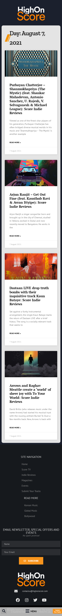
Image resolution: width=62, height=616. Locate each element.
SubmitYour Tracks (57, 611)
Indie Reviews (29, 474)
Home (25, 464)
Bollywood (29, 516)
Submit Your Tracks (31, 491)
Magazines (27, 480)
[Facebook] (18, 600)
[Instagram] (27, 600)
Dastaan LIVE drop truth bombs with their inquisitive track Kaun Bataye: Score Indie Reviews (29, 296)
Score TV (26, 469)
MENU (34, 611)
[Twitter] (35, 600)
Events (25, 485)
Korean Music (31, 505)
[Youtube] (44, 600)
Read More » (15, 142)
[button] (4, 611)
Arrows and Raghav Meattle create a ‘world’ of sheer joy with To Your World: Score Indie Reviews (30, 393)
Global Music (30, 510)
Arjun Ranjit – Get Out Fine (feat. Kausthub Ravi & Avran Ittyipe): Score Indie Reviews (30, 200)
